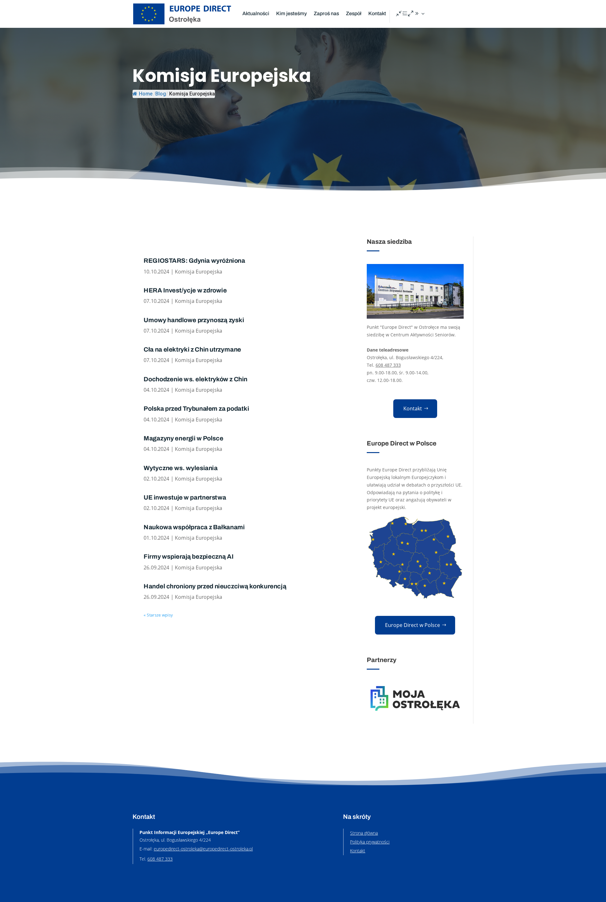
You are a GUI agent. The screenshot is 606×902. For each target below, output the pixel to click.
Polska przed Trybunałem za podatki (196, 408)
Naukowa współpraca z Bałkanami (194, 527)
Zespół (353, 13)
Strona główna (364, 833)
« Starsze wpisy (158, 615)
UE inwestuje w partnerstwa (185, 497)
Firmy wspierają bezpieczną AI (188, 556)
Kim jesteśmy (291, 13)
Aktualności (255, 13)
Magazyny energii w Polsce (183, 438)
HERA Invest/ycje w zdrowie (185, 290)
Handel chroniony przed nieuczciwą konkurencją (215, 586)
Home (145, 94)
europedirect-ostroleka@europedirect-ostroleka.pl (203, 849)
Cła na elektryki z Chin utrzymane (192, 349)
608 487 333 (388, 365)
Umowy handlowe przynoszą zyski (194, 319)
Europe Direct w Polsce (412, 625)
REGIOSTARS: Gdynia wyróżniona (194, 260)
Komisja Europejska (198, 271)
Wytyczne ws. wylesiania (180, 467)
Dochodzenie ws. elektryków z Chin (195, 379)
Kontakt (377, 13)
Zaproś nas (326, 13)
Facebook (411, 14)
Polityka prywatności (369, 842)
